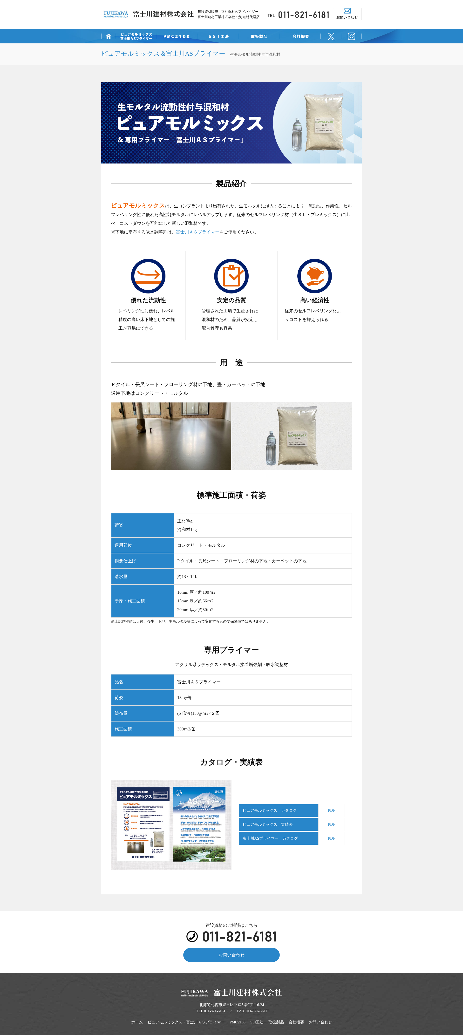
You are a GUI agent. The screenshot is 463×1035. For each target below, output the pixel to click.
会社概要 (296, 1022)
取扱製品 (276, 1022)
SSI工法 (257, 1022)
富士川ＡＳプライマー (197, 232)
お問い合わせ (231, 955)
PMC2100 (237, 1022)
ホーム (137, 1022)
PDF (331, 810)
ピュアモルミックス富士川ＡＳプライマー (186, 1022)
